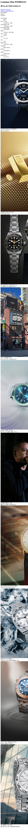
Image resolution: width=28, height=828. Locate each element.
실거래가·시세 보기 (6, 9)
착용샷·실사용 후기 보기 (7, 11)
